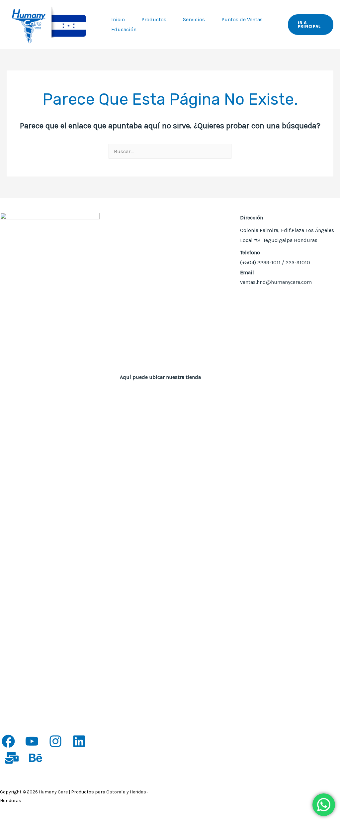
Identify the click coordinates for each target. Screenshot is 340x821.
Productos (153, 19)
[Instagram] (55, 741)
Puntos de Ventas (242, 19)
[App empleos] (12, 758)
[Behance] (35, 758)
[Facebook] (8, 741)
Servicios (194, 19)
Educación (123, 29)
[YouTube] (32, 741)
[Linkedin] (79, 741)
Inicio (118, 19)
